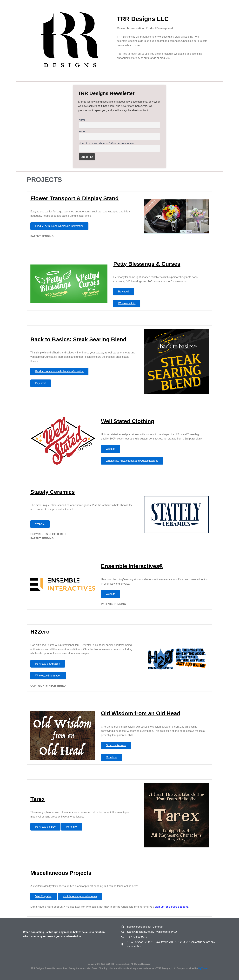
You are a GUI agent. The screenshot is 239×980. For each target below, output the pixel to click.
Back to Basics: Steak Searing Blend (78, 339)
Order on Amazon (116, 745)
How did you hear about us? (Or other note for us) (106, 143)
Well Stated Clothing (127, 421)
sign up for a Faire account (171, 906)
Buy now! (123, 291)
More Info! (111, 757)
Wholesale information (48, 675)
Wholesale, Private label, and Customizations (132, 460)
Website (110, 448)
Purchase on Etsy (45, 826)
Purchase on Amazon (47, 663)
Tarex (37, 799)
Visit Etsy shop (43, 896)
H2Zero (40, 632)
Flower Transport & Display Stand (74, 198)
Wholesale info (126, 303)
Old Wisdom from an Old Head (140, 713)
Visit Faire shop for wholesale (80, 896)
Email (82, 131)
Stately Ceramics (52, 492)
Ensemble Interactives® (132, 566)
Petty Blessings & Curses (146, 264)
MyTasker (203, 968)
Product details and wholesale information (59, 226)
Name (82, 119)
